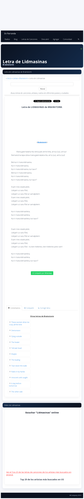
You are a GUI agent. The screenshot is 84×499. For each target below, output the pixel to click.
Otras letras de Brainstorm (42, 316)
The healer (15, 342)
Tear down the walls (19, 366)
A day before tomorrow (15, 384)
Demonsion (15, 330)
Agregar (56, 39)
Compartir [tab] (30, 308)
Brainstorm (23, 78)
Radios (7, 39)
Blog (15, 39)
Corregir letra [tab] (44, 308)
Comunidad (67, 39)
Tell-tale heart (16, 348)
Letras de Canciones (29, 39)
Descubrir (45, 39)
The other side (17, 391)
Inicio (9, 78)
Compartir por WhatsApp (43, 273)
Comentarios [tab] (15, 308)
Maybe (14, 354)
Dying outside (16, 336)
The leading (15, 360)
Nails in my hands (18, 371)
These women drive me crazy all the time (19, 323)
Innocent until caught (19, 377)
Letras (15, 78)
